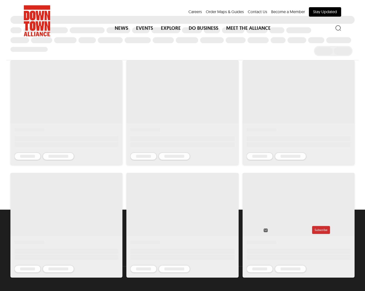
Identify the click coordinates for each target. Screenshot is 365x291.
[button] (121, 28)
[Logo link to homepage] (37, 20)
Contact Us (257, 11)
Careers (195, 11)
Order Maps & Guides (225, 11)
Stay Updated (325, 11)
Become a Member (288, 11)
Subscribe (321, 230)
